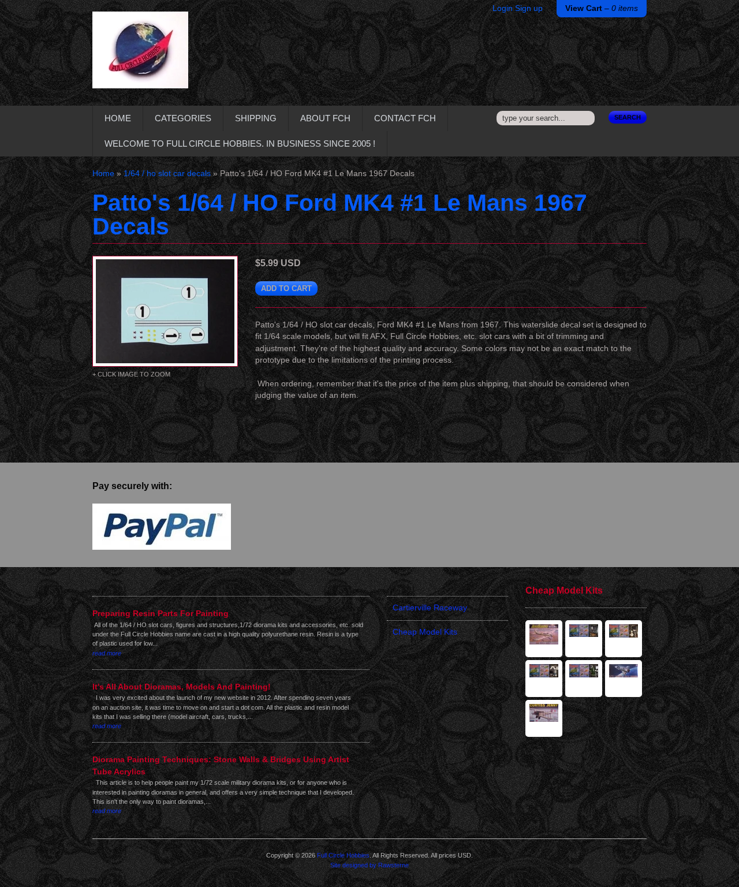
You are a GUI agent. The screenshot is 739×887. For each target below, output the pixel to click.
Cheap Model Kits (425, 632)
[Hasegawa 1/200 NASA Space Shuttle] (623, 678)
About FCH (325, 118)
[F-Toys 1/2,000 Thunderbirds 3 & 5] (623, 638)
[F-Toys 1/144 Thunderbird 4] (583, 638)
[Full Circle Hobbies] (140, 59)
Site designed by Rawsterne (369, 865)
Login (502, 8)
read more (106, 653)
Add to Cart (286, 288)
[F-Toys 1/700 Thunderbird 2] (583, 678)
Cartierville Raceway (430, 607)
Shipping (256, 118)
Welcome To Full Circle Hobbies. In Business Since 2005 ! (239, 143)
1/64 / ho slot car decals (167, 173)
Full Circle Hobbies (343, 855)
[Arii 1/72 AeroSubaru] (543, 638)
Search (627, 117)
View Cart (601, 8)
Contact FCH (405, 118)
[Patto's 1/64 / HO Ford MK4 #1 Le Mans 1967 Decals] (165, 311)
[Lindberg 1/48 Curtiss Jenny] (543, 718)
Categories (183, 118)
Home (117, 118)
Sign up (529, 8)
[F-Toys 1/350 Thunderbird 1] (543, 678)
